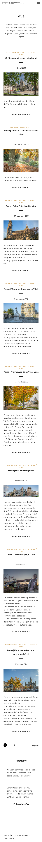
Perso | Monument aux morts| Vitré (21, 289)
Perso (22, 127)
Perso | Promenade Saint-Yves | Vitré (21, 372)
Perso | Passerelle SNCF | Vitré (21, 554)
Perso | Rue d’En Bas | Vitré (21, 470)
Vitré (21, 54)
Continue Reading (21, 114)
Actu (7, 52)
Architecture (18, 52)
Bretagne (30, 52)
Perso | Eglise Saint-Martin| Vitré (21, 206)
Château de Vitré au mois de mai (21, 58)
